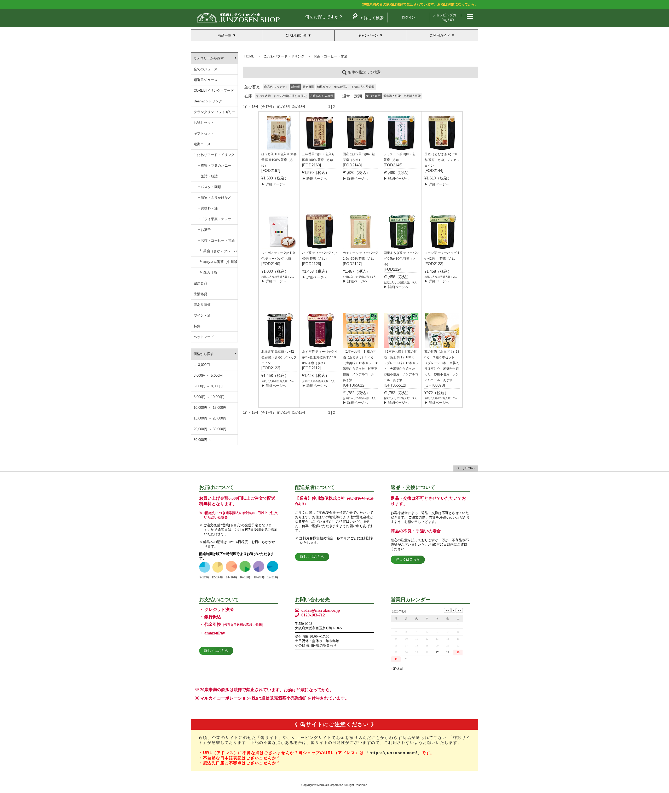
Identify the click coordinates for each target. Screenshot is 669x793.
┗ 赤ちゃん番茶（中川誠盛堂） (218, 263)
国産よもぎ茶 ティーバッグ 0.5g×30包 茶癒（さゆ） (401, 258)
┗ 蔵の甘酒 (208, 273)
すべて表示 (263, 95)
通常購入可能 (392, 95)
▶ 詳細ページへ (273, 184)
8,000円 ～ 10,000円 (209, 397)
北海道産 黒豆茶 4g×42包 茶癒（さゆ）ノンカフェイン (279, 357)
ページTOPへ (466, 468)
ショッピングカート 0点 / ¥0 (447, 17)
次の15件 (299, 107)
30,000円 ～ (203, 440)
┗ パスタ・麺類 (208, 187)
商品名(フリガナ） (276, 86)
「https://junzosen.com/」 (393, 752)
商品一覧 (224, 35)
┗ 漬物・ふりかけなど (213, 198)
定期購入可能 (412, 95)
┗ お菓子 (203, 230)
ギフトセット (204, 133)
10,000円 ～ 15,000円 (210, 408)
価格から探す (203, 354)
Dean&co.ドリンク (208, 101)
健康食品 (200, 283)
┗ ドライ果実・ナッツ (213, 219)
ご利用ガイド (440, 35)
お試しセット (204, 123)
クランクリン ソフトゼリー (214, 112)
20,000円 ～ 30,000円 (210, 429)
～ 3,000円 (202, 365)
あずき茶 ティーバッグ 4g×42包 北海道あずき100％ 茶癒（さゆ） (319, 357)
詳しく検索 (374, 18)
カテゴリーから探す (208, 58)
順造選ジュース (205, 80)
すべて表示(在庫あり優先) (290, 95)
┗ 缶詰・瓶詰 (207, 176)
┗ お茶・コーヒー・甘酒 (215, 240)
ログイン (408, 17)
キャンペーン (368, 35)
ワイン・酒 (202, 315)
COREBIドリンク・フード (214, 90)
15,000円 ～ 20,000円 (210, 418)
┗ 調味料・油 (207, 208)
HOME (249, 56)
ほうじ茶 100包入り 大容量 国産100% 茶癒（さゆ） (279, 159)
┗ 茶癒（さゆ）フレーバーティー (218, 253)
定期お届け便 (296, 35)
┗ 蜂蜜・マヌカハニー (213, 165)
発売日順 (308, 86)
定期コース (202, 144)
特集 (197, 326)
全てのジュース (205, 69)
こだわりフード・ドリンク (214, 155)
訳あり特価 (202, 305)
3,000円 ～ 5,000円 (208, 375)
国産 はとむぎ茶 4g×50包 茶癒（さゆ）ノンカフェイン (442, 159)
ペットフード (204, 337)
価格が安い (324, 86)
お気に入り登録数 (362, 86)
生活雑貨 (200, 294)
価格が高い (341, 86)
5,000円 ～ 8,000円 (208, 386)
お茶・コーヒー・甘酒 (331, 56)
